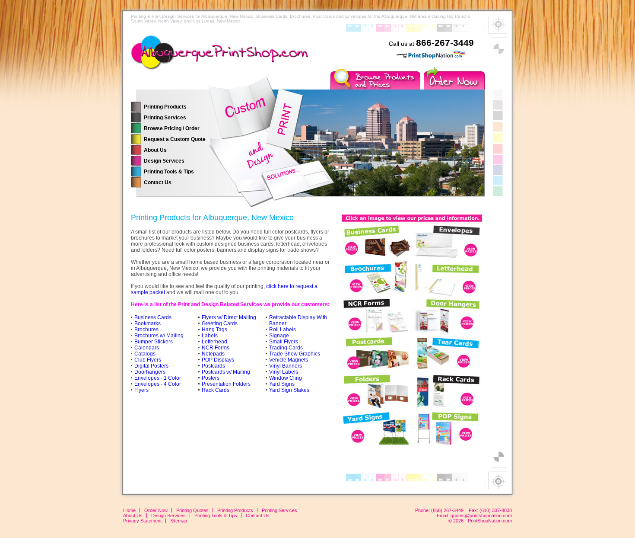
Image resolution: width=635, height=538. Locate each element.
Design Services (164, 161)
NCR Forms (215, 348)
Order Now (156, 510)
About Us (155, 150)
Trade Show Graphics (294, 354)
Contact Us (157, 182)
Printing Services (165, 118)
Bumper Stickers (153, 342)
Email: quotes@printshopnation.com (474, 515)
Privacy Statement (142, 520)
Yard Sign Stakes (289, 390)
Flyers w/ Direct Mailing (229, 317)
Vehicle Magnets (288, 360)
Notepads (213, 354)
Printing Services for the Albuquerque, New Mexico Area (226, 58)
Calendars (146, 348)
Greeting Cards (220, 323)
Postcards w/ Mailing (226, 372)
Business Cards (152, 317)
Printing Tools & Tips (169, 172)
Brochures (146, 330)
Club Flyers (147, 360)
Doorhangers (149, 372)
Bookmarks (147, 323)
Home (129, 510)
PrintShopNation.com (490, 520)
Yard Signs (282, 384)
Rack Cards (215, 390)
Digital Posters (151, 366)
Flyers (141, 390)
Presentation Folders (226, 384)
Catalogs (145, 354)
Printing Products (165, 107)
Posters (210, 378)
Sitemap (178, 520)
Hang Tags (214, 330)
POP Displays (218, 360)
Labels (210, 336)
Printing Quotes (192, 510)
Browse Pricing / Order (172, 128)
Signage (279, 336)
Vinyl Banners (285, 366)
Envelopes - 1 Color (157, 378)
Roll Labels (282, 330)
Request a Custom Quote (175, 139)
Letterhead (214, 342)
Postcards (213, 366)
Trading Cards (286, 348)
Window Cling (285, 378)
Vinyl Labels (283, 372)
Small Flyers (283, 342)
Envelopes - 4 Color (157, 384)
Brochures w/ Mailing (159, 336)
